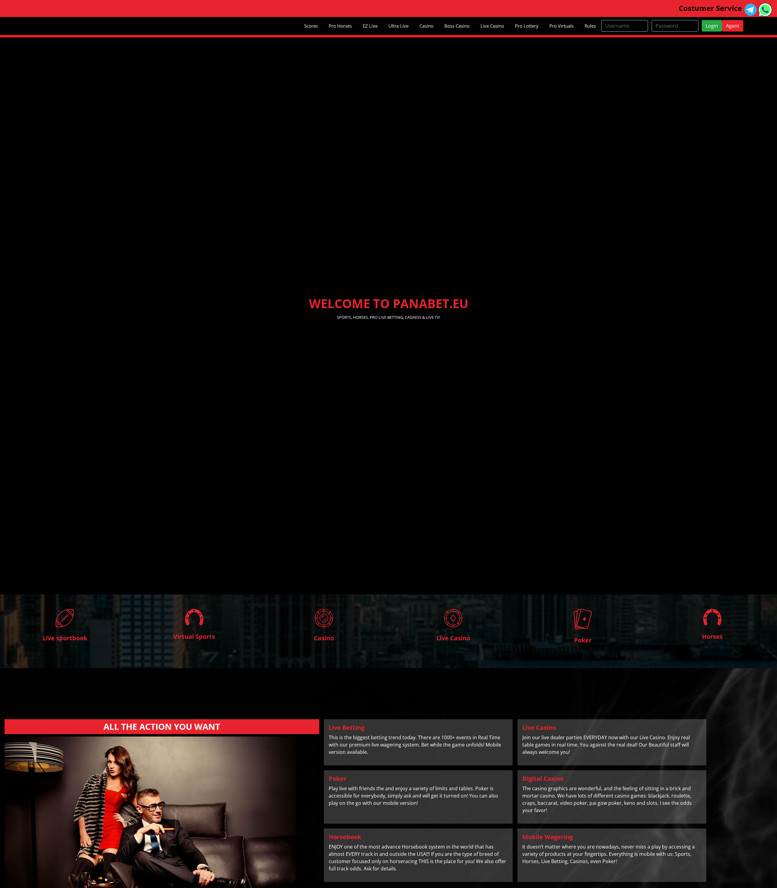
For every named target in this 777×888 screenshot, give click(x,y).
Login (712, 25)
